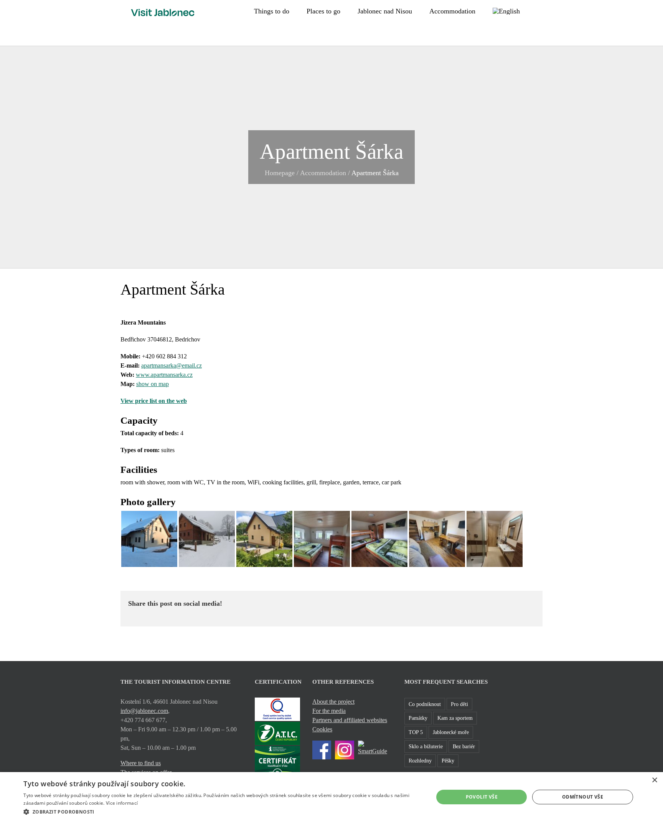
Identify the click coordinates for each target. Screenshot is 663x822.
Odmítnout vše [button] (582, 797)
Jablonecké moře (451, 732)
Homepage (280, 173)
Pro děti (459, 704)
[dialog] (331, 797)
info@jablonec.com (144, 711)
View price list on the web (153, 401)
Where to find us (140, 763)
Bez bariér (464, 746)
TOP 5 (416, 732)
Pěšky (448, 760)
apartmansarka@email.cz (171, 365)
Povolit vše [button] (482, 797)
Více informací (122, 803)
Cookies (322, 729)
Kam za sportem (455, 718)
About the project (333, 701)
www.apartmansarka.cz (164, 374)
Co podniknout (425, 704)
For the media (329, 711)
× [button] (654, 780)
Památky (418, 718)
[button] (540, 10)
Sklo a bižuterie (426, 746)
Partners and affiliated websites (349, 720)
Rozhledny (420, 760)
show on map (152, 384)
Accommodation (323, 173)
